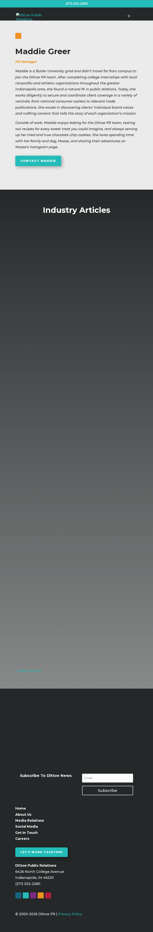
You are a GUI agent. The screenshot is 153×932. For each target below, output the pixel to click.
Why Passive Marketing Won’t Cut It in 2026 (62, 602)
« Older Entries (28, 671)
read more (27, 356)
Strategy (123, 610)
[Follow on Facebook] (18, 895)
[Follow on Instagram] (33, 895)
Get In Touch (26, 833)
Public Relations (106, 325)
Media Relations (90, 466)
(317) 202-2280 (76, 3)
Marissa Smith (36, 610)
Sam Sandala (35, 325)
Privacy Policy (70, 914)
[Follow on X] (26, 895)
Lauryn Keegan (37, 466)
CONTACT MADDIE (38, 161)
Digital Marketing (90, 610)
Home (20, 808)
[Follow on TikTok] (48, 895)
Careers (22, 839)
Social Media (26, 826)
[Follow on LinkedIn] (18, 36)
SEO (111, 610)
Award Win (80, 325)
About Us (23, 815)
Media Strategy (118, 466)
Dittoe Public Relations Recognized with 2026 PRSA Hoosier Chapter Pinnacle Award (70, 315)
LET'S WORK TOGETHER (42, 852)
